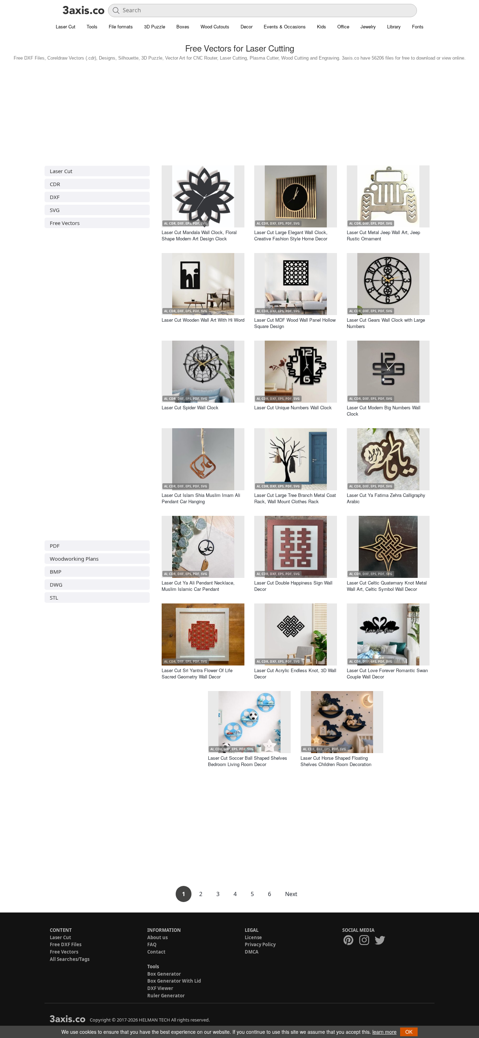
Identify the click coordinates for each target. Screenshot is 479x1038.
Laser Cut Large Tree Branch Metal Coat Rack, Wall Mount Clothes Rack (295, 498)
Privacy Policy (260, 944)
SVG (55, 209)
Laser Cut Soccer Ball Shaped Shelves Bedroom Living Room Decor (247, 760)
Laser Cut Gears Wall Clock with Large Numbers (386, 322)
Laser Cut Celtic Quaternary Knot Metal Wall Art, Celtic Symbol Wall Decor (387, 585)
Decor (246, 26)
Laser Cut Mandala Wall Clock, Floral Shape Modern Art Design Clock (199, 235)
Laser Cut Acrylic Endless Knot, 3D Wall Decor (295, 673)
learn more (384, 1031)
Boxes (182, 26)
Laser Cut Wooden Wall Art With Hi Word (203, 319)
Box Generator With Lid (174, 981)
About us (157, 937)
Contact (156, 952)
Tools (92, 26)
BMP (55, 571)
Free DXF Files (65, 944)
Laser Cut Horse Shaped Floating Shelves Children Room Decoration (336, 760)
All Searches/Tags (69, 959)
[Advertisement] (239, 111)
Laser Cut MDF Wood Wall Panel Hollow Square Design (295, 322)
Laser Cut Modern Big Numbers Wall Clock (383, 410)
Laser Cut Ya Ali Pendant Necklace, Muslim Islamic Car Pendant (198, 585)
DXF (55, 196)
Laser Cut (65, 26)
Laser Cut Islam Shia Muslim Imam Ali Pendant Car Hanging (201, 498)
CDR (55, 183)
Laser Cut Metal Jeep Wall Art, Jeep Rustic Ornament (383, 235)
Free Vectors (65, 222)
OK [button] (408, 1031)
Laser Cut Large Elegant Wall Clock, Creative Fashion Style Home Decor (291, 235)
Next (291, 894)
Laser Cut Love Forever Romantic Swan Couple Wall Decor (387, 673)
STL (54, 597)
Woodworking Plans (74, 558)
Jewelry (368, 26)
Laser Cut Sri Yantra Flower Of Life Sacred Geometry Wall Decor (197, 673)
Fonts (418, 26)
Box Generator (164, 974)
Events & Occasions (285, 26)
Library (394, 26)
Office (343, 26)
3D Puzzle (154, 26)
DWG (56, 584)
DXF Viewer (160, 988)
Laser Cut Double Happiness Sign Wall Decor (293, 585)
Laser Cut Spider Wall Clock (190, 407)
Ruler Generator (166, 995)
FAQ (151, 944)
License (253, 937)
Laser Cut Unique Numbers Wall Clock (293, 407)
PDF (55, 545)
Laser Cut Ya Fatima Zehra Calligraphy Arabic (386, 498)
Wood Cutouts (215, 26)
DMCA (251, 952)
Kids (321, 26)
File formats (121, 26)
